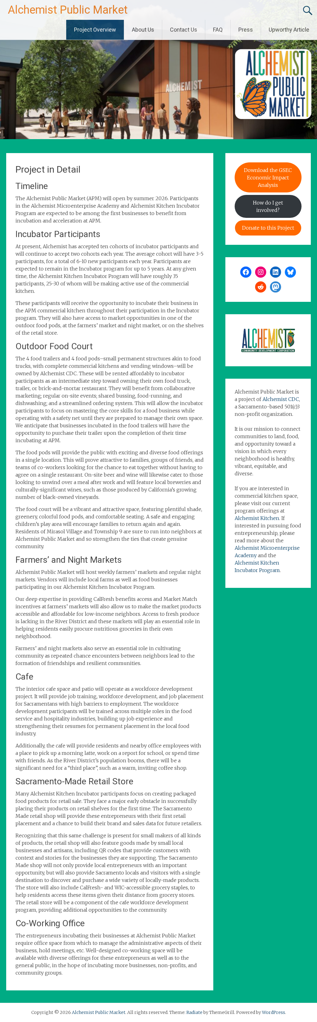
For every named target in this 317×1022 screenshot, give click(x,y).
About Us (143, 29)
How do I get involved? (268, 206)
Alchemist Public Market (68, 9)
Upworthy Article (289, 29)
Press (245, 29)
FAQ (218, 29)
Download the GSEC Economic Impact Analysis (268, 177)
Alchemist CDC (281, 399)
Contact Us (183, 29)
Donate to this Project (268, 228)
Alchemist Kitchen (257, 518)
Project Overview (95, 29)
